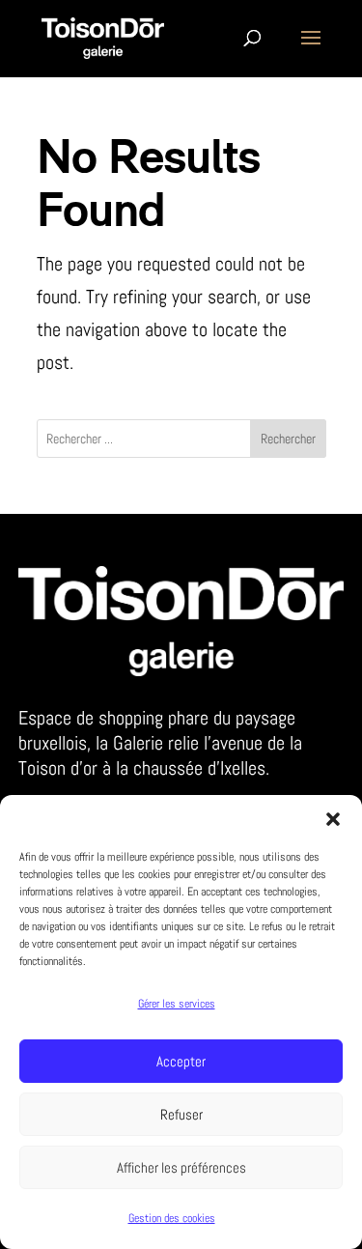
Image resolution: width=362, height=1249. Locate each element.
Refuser (181, 1114)
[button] (333, 819)
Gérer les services (176, 1003)
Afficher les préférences (181, 1167)
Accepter (181, 1061)
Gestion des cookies (171, 1218)
